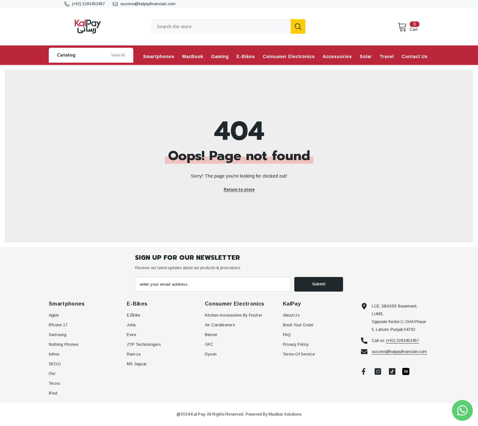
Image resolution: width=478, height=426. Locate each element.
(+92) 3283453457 (88, 4)
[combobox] (221, 26)
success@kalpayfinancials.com (148, 4)
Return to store (239, 189)
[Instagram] (378, 371)
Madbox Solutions (285, 414)
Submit (318, 284)
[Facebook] (363, 371)
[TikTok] (392, 371)
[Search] (228, 26)
